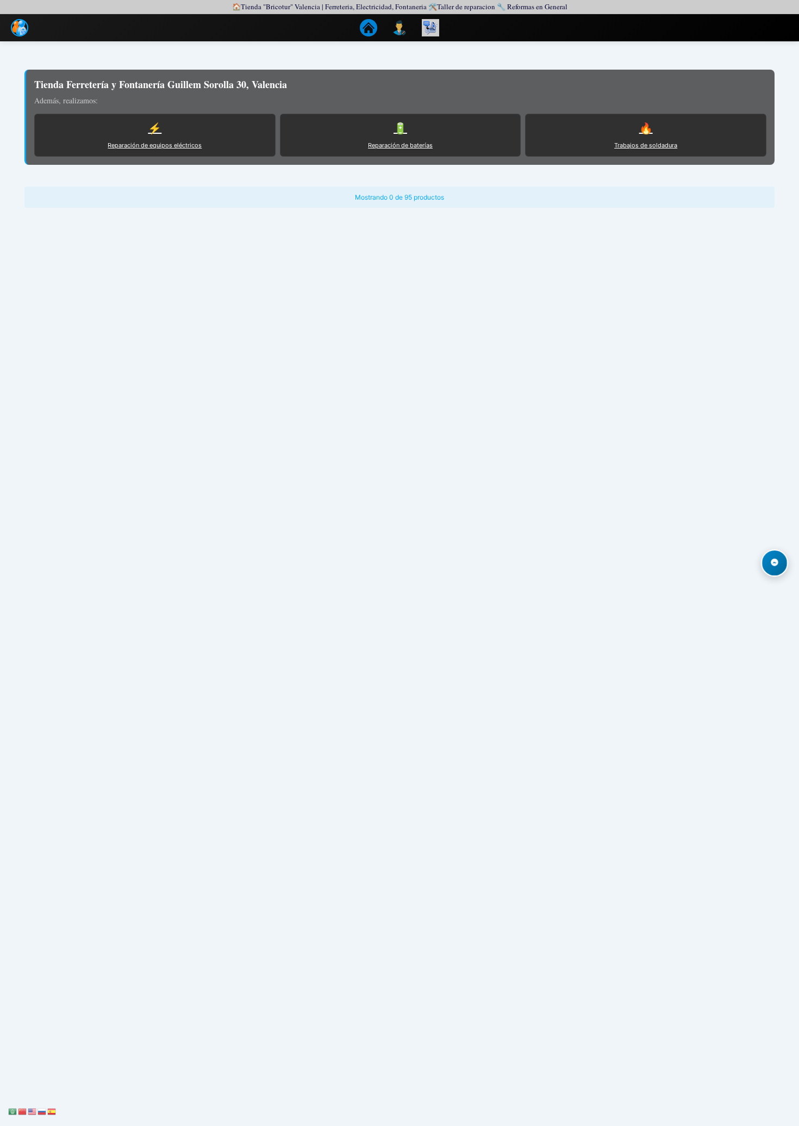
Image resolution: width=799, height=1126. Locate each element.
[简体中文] (23, 1110)
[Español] (52, 1110)
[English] (33, 1110)
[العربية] (13, 1110)
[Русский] (42, 1110)
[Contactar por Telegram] (774, 563)
